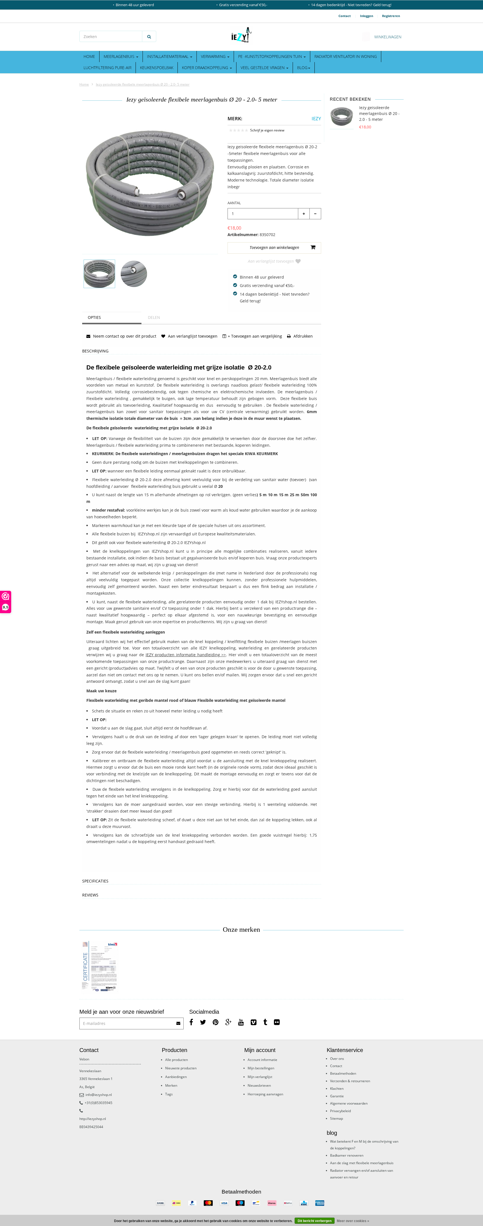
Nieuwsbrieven (259, 1085)
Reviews (90, 895)
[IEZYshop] (241, 35)
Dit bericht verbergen (315, 1221)
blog (302, 67)
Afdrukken (302, 336)
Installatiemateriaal (168, 56)
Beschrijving (95, 351)
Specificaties (95, 881)
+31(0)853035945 (98, 1102)
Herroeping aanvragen (265, 1094)
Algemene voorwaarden (349, 1103)
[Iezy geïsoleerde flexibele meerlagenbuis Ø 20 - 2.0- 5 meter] (99, 274)
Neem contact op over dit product (124, 336)
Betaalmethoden (343, 1073)
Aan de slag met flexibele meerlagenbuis (362, 1163)
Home (89, 56)
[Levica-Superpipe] (100, 968)
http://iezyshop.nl (92, 1118)
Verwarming (214, 56)
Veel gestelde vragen (263, 67)
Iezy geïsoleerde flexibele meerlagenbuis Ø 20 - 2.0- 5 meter (143, 84)
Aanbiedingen (176, 1076)
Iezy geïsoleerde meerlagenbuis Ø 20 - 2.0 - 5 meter (379, 113)
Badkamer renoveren (346, 1155)
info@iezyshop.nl (99, 1094)
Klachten (337, 1088)
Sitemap (336, 1118)
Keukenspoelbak (156, 67)
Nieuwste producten (180, 1068)
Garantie (337, 1096)
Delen (154, 317)
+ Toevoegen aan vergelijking (255, 336)
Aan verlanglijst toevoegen (271, 261)
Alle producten (176, 1059)
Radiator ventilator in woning (345, 56)
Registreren (391, 16)
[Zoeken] (149, 36)
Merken (171, 1085)
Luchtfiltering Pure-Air (107, 67)
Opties (94, 317)
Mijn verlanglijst (260, 1076)
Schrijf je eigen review (267, 130)
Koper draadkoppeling (205, 67)
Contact (344, 16)
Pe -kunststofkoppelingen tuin (270, 56)
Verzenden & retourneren (350, 1081)
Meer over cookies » (353, 1221)
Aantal (234, 202)
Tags (169, 1094)
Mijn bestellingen (261, 1068)
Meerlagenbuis (120, 56)
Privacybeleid (340, 1111)
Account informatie (262, 1059)
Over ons (337, 1058)
